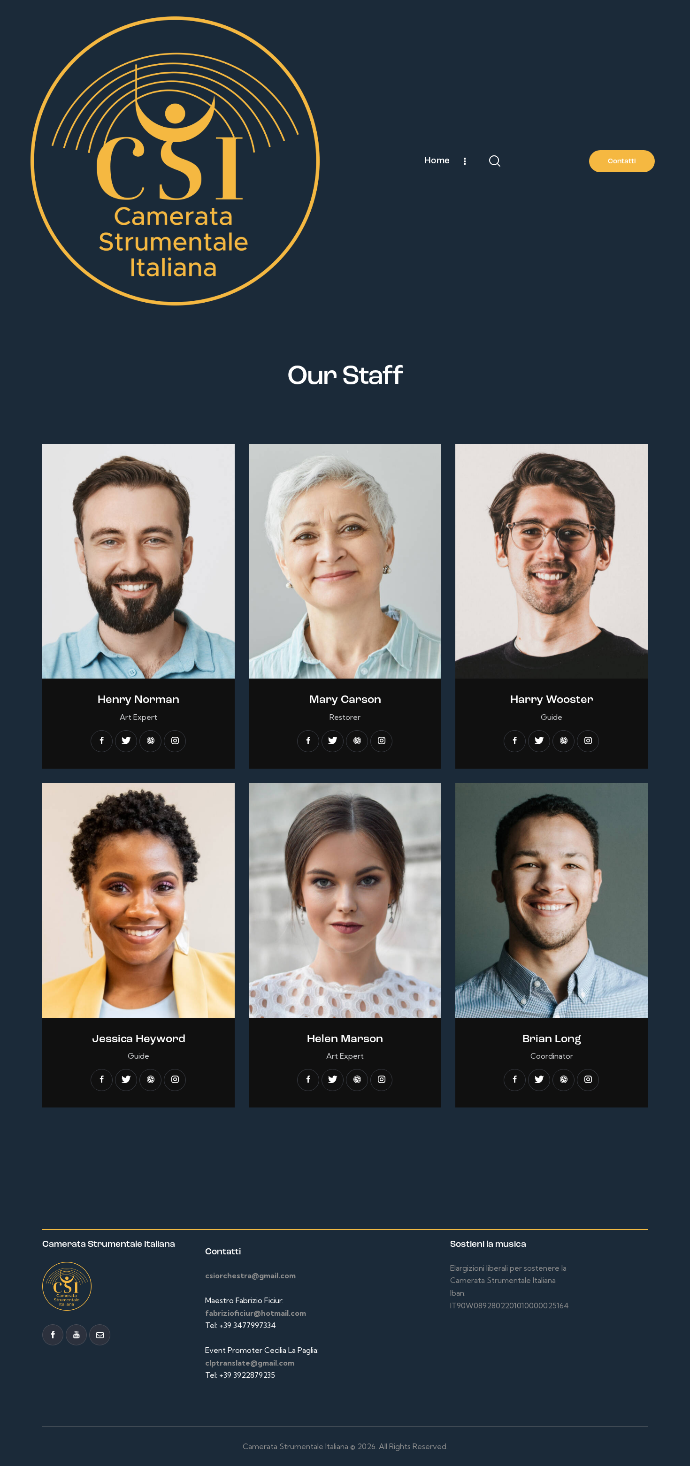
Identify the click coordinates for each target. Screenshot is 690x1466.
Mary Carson (345, 700)
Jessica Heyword (138, 1039)
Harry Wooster (551, 700)
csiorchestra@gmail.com (250, 1275)
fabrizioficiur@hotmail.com (255, 1313)
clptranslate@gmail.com (249, 1362)
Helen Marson (345, 1039)
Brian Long (551, 1039)
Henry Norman (138, 700)
